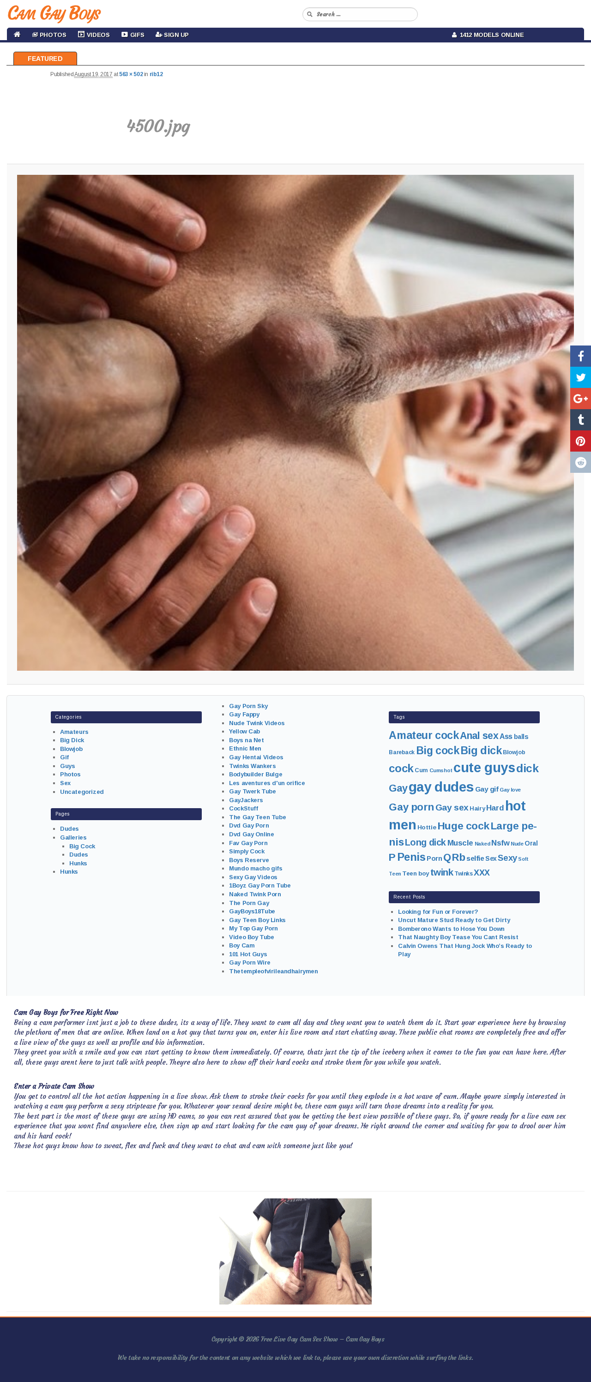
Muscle (460, 843)
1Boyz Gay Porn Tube (259, 885)
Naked (482, 843)
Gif (64, 757)
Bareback (402, 752)
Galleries (73, 837)
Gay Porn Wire (250, 962)
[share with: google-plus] (580, 398)
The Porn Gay (249, 902)
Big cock (437, 751)
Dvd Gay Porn (249, 825)
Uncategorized (82, 791)
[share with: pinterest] (580, 441)
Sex (65, 783)
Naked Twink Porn (255, 894)
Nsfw (500, 843)
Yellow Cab (244, 731)
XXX (482, 872)
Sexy (507, 858)
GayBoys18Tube (252, 911)
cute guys (484, 767)
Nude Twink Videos (256, 723)
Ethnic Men (245, 748)
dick (527, 768)
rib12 (156, 74)
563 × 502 (131, 74)
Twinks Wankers (252, 765)
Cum (421, 770)
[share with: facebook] (580, 356)
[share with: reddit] (580, 462)
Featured (45, 58)
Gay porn (411, 807)
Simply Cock (246, 851)
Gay (398, 788)
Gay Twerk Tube (252, 791)
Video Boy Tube (251, 937)
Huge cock (463, 826)
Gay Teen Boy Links (257, 920)
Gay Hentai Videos (256, 757)
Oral (531, 843)
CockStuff (243, 808)
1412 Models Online (490, 34)
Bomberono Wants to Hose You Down (451, 928)
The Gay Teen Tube (257, 817)
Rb (458, 857)
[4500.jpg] (295, 423)
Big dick (481, 751)
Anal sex (479, 735)
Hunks (78, 863)
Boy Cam (241, 945)
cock (401, 768)
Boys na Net (246, 740)
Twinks (463, 873)
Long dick (425, 842)
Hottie (426, 827)
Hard (495, 808)
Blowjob (71, 748)
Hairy (477, 808)
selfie (475, 858)
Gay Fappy (244, 714)
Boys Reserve (249, 860)
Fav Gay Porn (248, 843)
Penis (411, 857)
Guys (67, 765)
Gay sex (452, 807)
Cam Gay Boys (53, 12)
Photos (70, 774)
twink (441, 872)
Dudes (69, 828)
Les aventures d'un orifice (267, 783)
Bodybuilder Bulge (255, 774)
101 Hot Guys (248, 954)
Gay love (510, 789)
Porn (434, 858)
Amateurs (74, 731)
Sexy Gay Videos (253, 877)
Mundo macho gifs (255, 868)
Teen (395, 873)
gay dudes (441, 786)
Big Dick (72, 740)
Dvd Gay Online (251, 834)
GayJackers (246, 800)
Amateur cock (423, 735)
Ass (506, 736)
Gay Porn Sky (248, 706)
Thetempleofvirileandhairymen (273, 971)
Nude (517, 843)
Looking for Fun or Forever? (438, 911)
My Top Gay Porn (253, 928)
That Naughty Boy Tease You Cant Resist (458, 937)
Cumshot (440, 770)
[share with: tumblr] (580, 419)
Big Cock (82, 846)
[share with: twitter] (580, 377)
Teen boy (415, 873)
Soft (523, 859)
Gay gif (487, 789)
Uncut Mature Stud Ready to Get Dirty (454, 920)
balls (521, 736)
